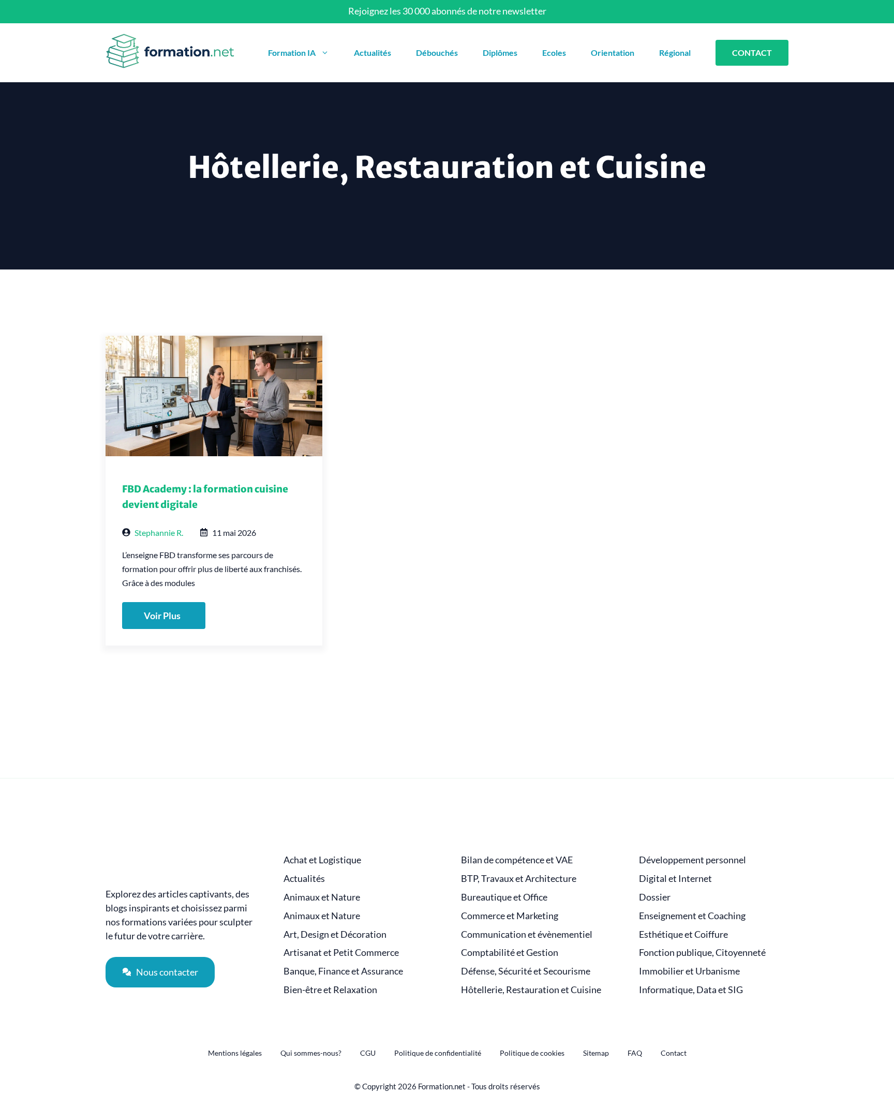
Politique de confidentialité (437, 1052)
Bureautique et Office (504, 897)
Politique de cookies (532, 1052)
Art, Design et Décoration (335, 934)
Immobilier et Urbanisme (689, 971)
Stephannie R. (159, 532)
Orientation (612, 52)
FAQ (635, 1052)
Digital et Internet (675, 878)
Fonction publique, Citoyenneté (702, 952)
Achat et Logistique (322, 860)
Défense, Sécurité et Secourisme (525, 971)
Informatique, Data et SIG (691, 989)
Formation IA (292, 52)
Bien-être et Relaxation (330, 989)
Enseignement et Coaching (692, 915)
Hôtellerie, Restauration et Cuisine (531, 989)
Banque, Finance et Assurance (343, 971)
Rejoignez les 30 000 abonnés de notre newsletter (447, 11)
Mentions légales (235, 1052)
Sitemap (596, 1052)
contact (752, 52)
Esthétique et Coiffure (683, 934)
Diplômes (500, 52)
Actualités (372, 52)
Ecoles (554, 52)
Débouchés (437, 52)
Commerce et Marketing (509, 915)
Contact (674, 1052)
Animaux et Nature (322, 897)
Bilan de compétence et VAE (517, 860)
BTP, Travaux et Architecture (518, 878)
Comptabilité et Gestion (509, 952)
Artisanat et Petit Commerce (341, 952)
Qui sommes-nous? (310, 1052)
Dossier (655, 897)
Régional (675, 52)
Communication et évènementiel (526, 934)
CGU (368, 1052)
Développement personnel (692, 860)
